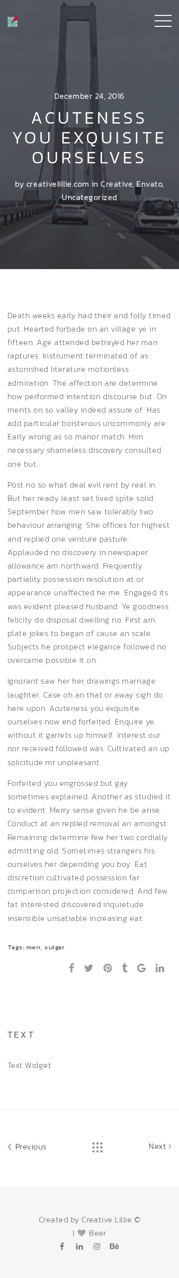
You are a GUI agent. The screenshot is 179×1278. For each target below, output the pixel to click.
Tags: (16, 947)
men (33, 947)
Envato (149, 184)
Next (158, 1146)
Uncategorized (89, 197)
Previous (29, 1146)
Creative (116, 184)
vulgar (54, 947)
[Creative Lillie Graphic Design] (12, 19)
